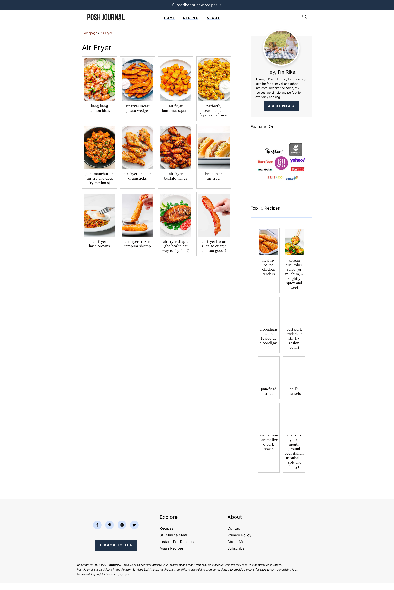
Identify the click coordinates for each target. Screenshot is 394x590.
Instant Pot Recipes (177, 542)
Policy (245, 535)
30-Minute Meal (173, 535)
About (213, 18)
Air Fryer (106, 33)
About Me (235, 542)
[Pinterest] (109, 525)
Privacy (233, 535)
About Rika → (281, 106)
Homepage (89, 33)
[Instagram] (122, 525)
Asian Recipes (172, 548)
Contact (234, 528)
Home (169, 18)
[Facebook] (97, 525)
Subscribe (235, 548)
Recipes (190, 18)
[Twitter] (134, 525)
